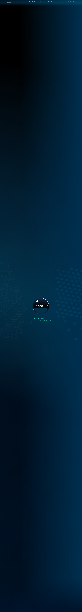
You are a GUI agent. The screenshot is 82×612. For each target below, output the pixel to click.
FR (68, 1)
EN (74, 1)
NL (71, 1)
